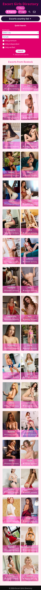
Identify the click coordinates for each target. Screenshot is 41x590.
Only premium (11, 40)
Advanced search (21, 54)
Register (12, 12)
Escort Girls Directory (20, 4)
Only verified (10, 47)
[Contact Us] (34, 12)
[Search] (29, 12)
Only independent (12, 44)
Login (23, 12)
